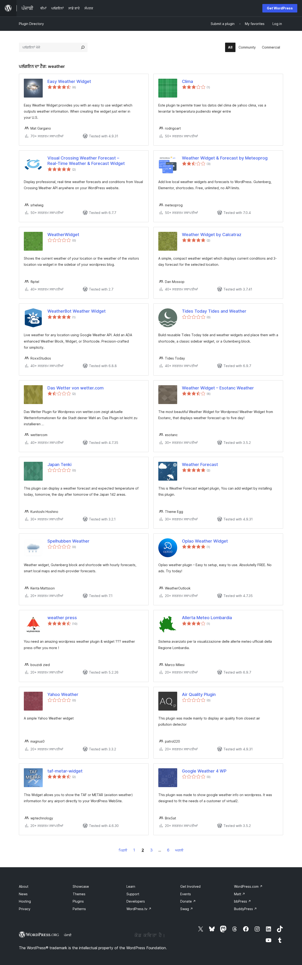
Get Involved (190, 886)
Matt (239, 894)
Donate (188, 901)
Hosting (25, 901)
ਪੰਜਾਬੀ (67, 935)
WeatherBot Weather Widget (76, 311)
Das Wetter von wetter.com (75, 387)
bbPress (242, 901)
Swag (186, 909)
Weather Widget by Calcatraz (211, 234)
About (23, 886)
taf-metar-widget (65, 771)
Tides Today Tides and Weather (214, 311)
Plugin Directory (31, 24)
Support (132, 894)
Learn (130, 886)
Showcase (81, 886)
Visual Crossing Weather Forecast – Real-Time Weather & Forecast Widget (86, 160)
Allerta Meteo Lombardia (207, 617)
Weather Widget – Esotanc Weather (218, 387)
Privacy (24, 909)
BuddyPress (245, 909)
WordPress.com (248, 886)
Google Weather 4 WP (204, 771)
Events (185, 894)
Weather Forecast (200, 464)
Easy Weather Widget (69, 81)
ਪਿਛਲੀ (123, 850)
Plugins (78, 901)
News (23, 894)
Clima (187, 81)
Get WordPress (280, 8)
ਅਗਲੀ (179, 850)
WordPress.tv (138, 909)
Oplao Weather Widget (205, 541)
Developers (135, 901)
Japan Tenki (59, 464)
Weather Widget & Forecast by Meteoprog (225, 157)
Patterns (79, 909)
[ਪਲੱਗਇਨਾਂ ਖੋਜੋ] (83, 47)
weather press (62, 617)
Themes (79, 894)
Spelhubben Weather (68, 541)
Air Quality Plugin (199, 694)
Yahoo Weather (62, 694)
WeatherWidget (63, 234)
